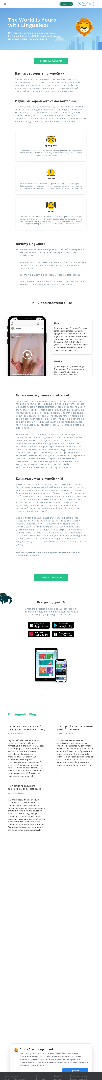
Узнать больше (36, 1065)
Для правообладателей (78, 1079)
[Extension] (63, 634)
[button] (84, 27)
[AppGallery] (39, 634)
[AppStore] (39, 625)
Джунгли (57, 1079)
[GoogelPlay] (63, 625)
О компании (40, 1079)
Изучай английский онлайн (14, 1079)
